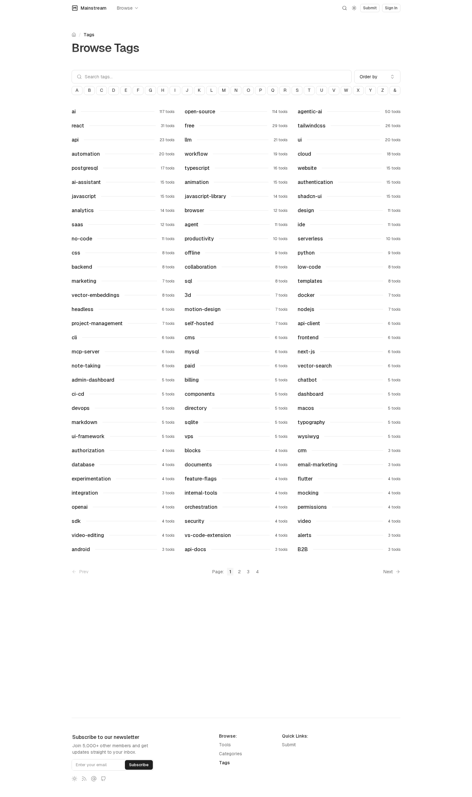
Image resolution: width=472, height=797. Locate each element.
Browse (125, 8)
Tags (88, 35)
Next (388, 572)
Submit (289, 745)
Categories (230, 754)
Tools (225, 745)
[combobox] (377, 76)
